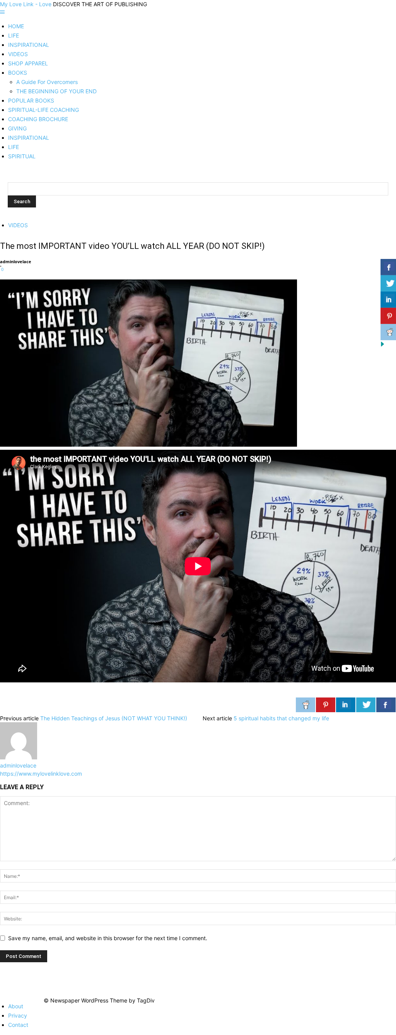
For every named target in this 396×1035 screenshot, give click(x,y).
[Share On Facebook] (386, 704)
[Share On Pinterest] (325, 704)
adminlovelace (15, 261)
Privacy (17, 1015)
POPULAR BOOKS (31, 100)
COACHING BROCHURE (38, 119)
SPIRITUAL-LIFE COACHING (43, 109)
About (15, 1006)
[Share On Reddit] (305, 704)
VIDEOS (18, 54)
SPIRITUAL (22, 156)
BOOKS (17, 72)
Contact (18, 1024)
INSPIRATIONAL (28, 44)
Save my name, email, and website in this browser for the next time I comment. (107, 938)
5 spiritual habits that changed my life (281, 718)
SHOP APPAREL (28, 63)
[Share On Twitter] (366, 704)
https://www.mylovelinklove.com (41, 773)
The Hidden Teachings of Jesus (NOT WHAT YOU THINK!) (113, 718)
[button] (2, 12)
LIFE (13, 35)
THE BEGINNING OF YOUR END (56, 91)
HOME (16, 26)
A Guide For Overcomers (47, 82)
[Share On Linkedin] (345, 704)
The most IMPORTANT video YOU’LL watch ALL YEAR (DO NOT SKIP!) (132, 246)
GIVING (17, 128)
